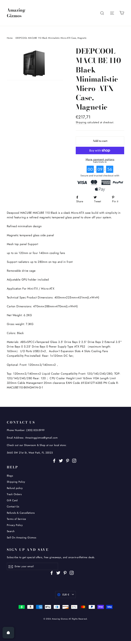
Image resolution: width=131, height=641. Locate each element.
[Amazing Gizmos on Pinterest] (68, 460)
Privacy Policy (15, 525)
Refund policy (15, 488)
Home (10, 38)
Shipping (81, 122)
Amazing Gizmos (16, 13)
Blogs (10, 476)
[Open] (8, 632)
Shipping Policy (16, 482)
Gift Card (12, 500)
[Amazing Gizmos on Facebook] (54, 460)
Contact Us (13, 506)
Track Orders (14, 494)
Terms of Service (16, 519)
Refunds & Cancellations (21, 513)
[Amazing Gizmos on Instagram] (74, 460)
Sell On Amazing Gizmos (21, 537)
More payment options (100, 159)
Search (11, 531)
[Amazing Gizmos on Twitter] (61, 460)
